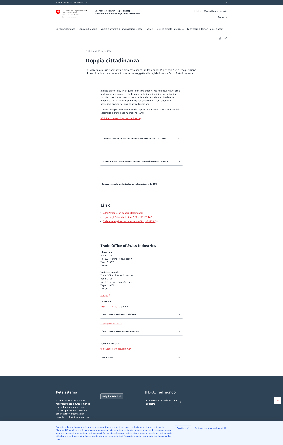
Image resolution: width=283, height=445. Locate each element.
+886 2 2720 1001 (109, 306)
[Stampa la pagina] (220, 38)
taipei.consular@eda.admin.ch (115, 348)
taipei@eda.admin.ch (111, 323)
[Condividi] (225, 38)
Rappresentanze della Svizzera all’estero (161, 402)
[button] (65, 28)
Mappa (104, 295)
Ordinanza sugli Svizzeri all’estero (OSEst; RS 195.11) (129, 221)
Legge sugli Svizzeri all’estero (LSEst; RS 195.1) (126, 217)
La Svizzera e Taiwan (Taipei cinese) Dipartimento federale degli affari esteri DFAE (117, 12)
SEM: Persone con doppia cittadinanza (120, 118)
